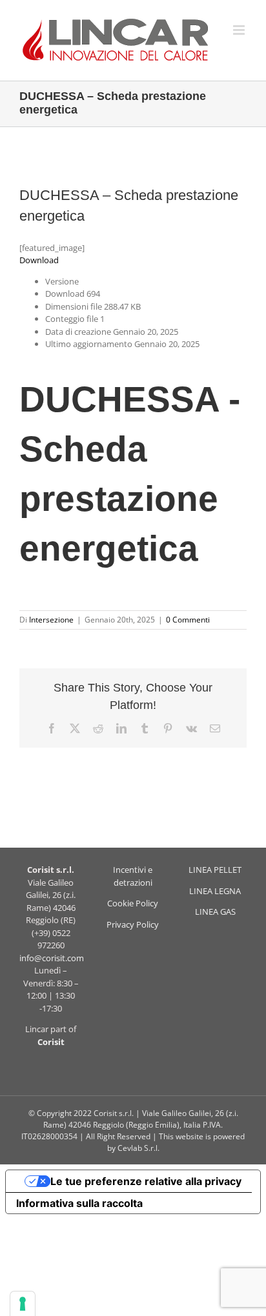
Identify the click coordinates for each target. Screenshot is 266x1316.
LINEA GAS (215, 911)
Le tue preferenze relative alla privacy (145, 1181)
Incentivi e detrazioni (132, 876)
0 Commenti (188, 619)
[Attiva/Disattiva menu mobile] (240, 30)
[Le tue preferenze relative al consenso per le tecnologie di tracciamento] (22, 1303)
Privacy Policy (133, 924)
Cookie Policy (132, 903)
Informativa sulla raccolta (79, 1203)
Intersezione (51, 619)
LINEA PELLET (215, 869)
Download (39, 260)
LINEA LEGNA (215, 891)
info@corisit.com (51, 958)
